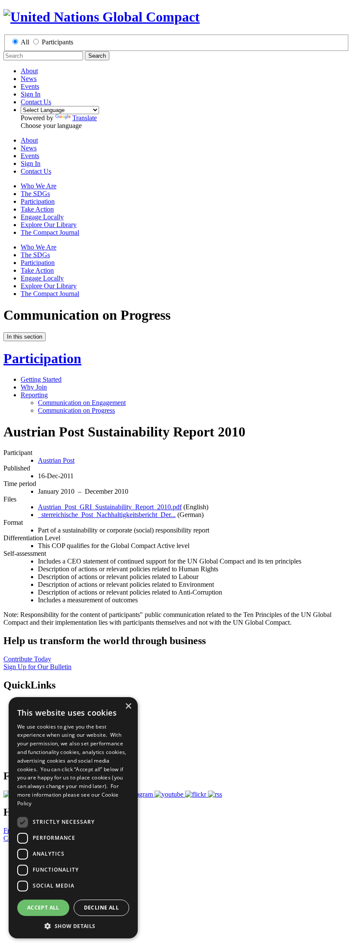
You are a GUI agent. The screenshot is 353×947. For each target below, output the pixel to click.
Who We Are (38, 186)
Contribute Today (27, 659)
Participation (38, 201)
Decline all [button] (101, 907)
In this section (24, 336)
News (29, 78)
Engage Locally (42, 217)
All (25, 42)
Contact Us (36, 102)
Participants (57, 42)
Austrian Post (56, 460)
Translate (84, 117)
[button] (73, 926)
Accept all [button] (43, 907)
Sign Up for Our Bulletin (37, 666)
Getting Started (41, 379)
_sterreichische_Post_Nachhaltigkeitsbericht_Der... (107, 514)
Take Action (37, 209)
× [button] (128, 706)
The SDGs (35, 193)
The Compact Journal (50, 232)
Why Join (34, 387)
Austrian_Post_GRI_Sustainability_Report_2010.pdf (110, 507)
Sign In (30, 94)
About (29, 71)
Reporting (34, 395)
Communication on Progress (76, 410)
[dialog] (73, 817)
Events (30, 86)
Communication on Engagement (82, 402)
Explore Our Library (49, 224)
